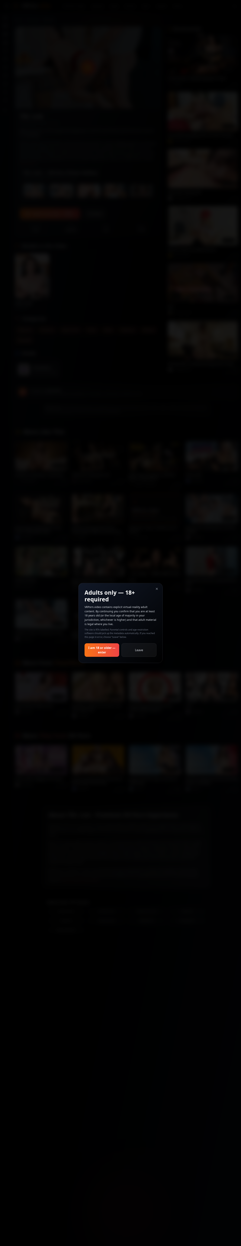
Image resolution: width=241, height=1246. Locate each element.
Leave (139, 650)
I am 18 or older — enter (101, 650)
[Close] (156, 588)
